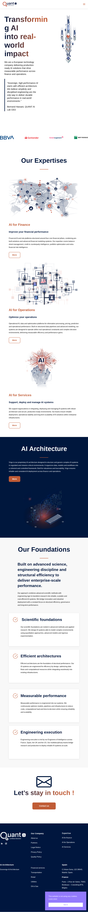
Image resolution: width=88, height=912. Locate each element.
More (14, 255)
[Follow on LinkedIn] (1, 843)
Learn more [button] (53, 899)
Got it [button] (66, 905)
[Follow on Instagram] (6, 843)
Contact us (44, 806)
